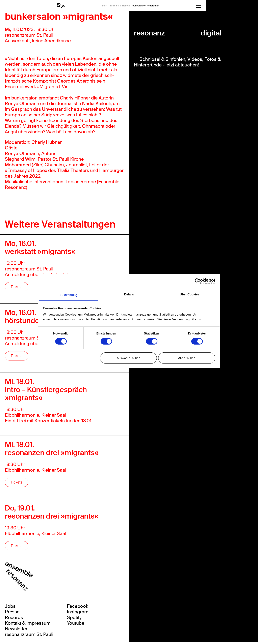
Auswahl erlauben (128, 358)
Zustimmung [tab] (69, 295)
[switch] (106, 341)
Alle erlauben (186, 358)
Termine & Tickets (120, 5)
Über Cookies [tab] (189, 294)
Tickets (16, 286)
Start (104, 5)
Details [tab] (129, 294)
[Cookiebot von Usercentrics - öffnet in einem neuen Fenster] (197, 281)
